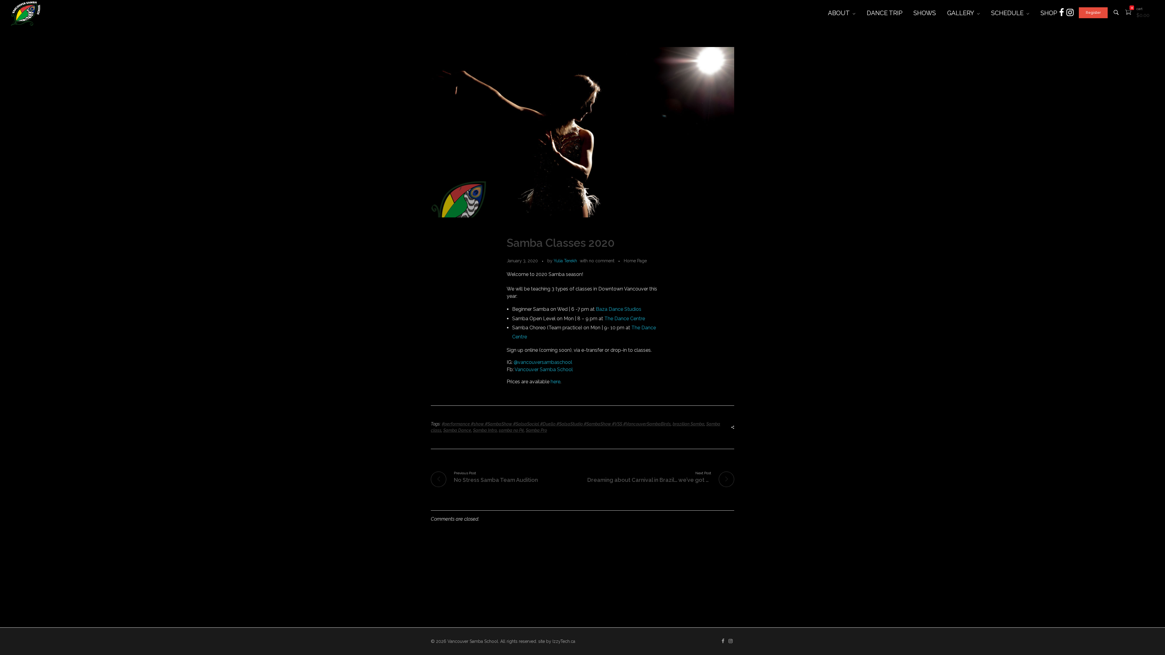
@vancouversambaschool (543, 362)
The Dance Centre (624, 318)
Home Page (635, 260)
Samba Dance (457, 430)
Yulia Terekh (565, 260)
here (555, 382)
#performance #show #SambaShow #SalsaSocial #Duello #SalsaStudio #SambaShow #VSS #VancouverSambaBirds (556, 424)
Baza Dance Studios (618, 309)
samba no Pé (511, 430)
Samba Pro (536, 430)
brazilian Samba (688, 424)
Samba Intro (485, 430)
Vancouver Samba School (544, 369)
